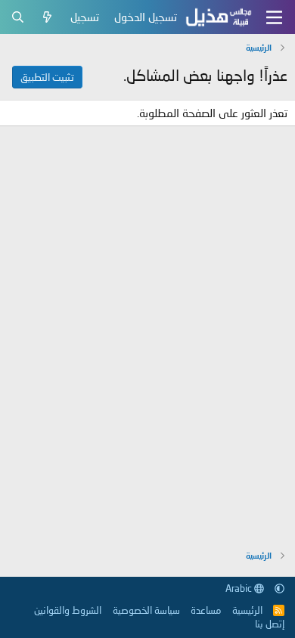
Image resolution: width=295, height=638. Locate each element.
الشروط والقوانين (67, 610)
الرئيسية (247, 610)
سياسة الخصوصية (146, 610)
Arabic (239, 588)
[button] (279, 588)
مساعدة (206, 610)
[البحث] (18, 17)
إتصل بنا (269, 624)
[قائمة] (274, 17)
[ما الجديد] (47, 17)
